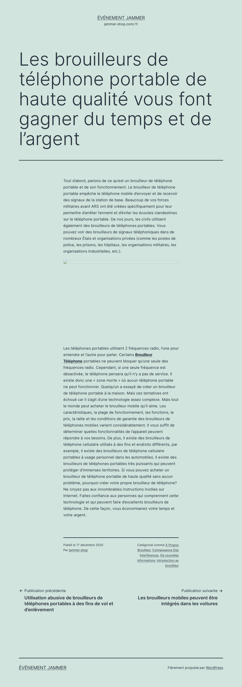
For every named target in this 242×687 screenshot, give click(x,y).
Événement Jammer (121, 18)
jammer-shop (78, 550)
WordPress (214, 668)
